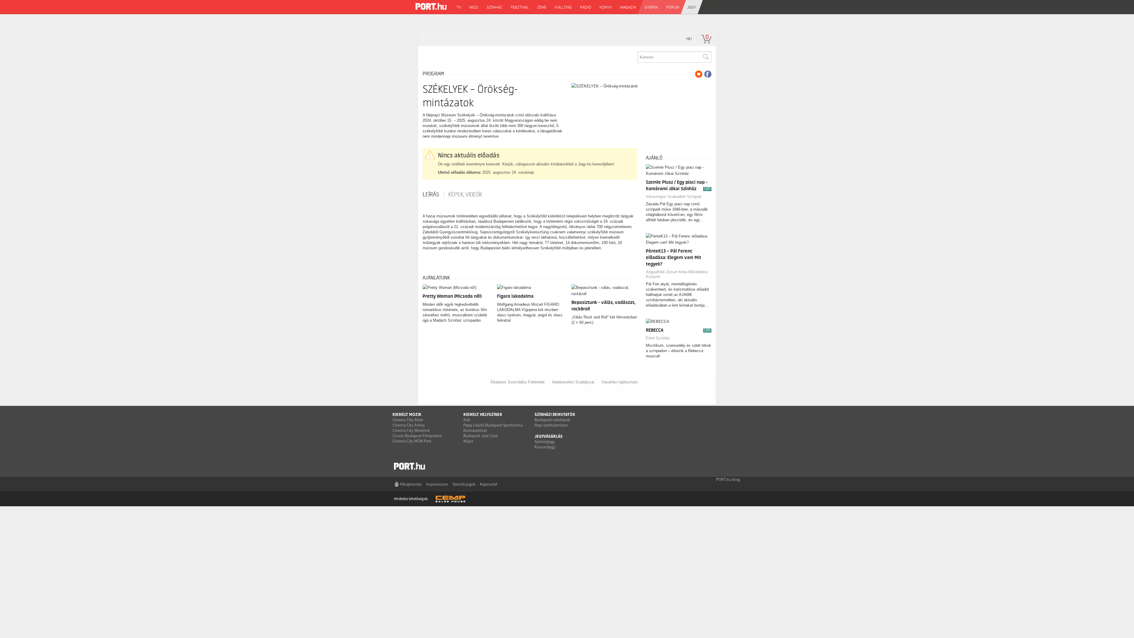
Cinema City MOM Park (411, 441)
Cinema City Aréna (408, 425)
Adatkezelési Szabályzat (573, 382)
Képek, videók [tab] (465, 194)
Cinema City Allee (407, 419)
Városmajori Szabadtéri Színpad (673, 196)
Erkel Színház (658, 338)
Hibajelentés (411, 484)
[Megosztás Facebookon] (707, 74)
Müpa (468, 441)
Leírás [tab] (431, 194)
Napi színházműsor (551, 425)
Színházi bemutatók (555, 414)
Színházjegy (545, 441)
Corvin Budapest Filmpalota (417, 435)
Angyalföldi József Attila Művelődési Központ (677, 274)
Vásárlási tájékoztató (620, 382)
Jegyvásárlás (549, 436)
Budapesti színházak (552, 419)
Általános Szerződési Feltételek (518, 382)
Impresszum (437, 484)
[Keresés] (705, 57)
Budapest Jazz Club (480, 435)
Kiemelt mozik (406, 414)
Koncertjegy (545, 447)
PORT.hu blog (728, 479)
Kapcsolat (488, 484)
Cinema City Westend (411, 430)
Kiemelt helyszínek (482, 414)
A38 (466, 419)
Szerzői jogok (463, 484)
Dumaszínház (475, 430)
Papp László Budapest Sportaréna (493, 425)
